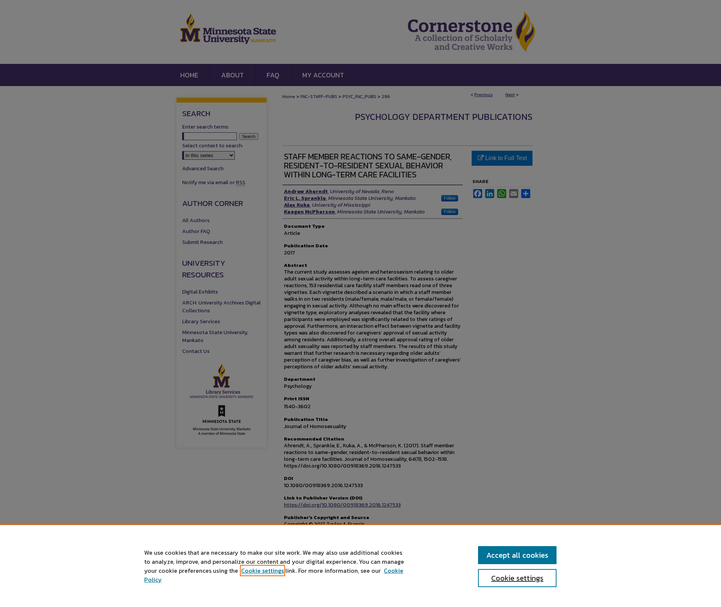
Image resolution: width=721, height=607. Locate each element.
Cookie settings (262, 570)
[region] (360, 565)
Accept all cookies (517, 555)
